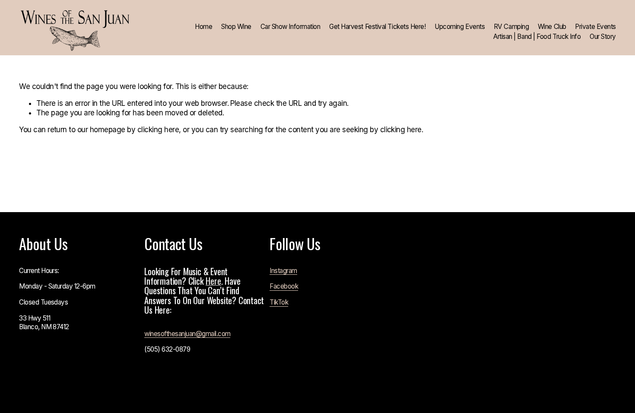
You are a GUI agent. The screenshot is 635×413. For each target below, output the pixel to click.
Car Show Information (290, 26)
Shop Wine (236, 26)
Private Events (595, 26)
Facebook (284, 286)
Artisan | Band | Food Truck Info (537, 36)
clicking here (158, 129)
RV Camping (511, 26)
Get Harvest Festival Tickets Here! (377, 26)
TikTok (279, 302)
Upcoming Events (460, 26)
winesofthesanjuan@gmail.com (187, 334)
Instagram (283, 271)
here (213, 281)
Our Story (603, 36)
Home (203, 26)
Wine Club (552, 26)
